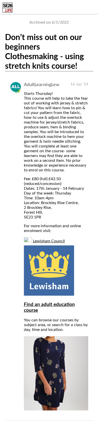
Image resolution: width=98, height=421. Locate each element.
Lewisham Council (49, 241)
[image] (56, 409)
